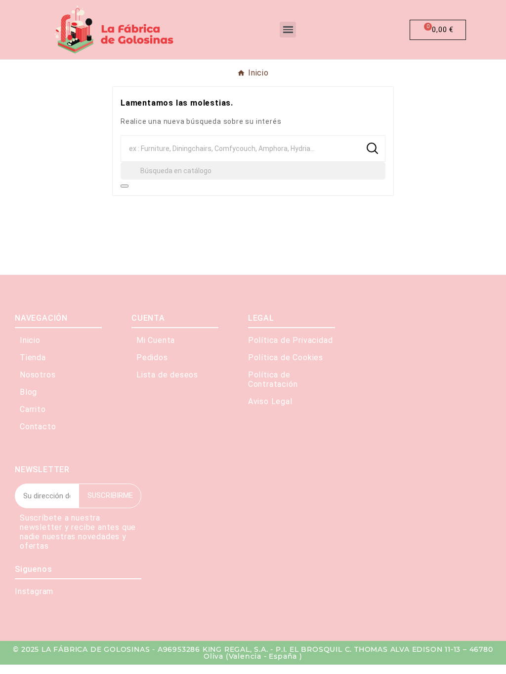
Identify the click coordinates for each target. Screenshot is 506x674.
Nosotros (37, 374)
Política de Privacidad (290, 340)
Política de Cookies (285, 357)
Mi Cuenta (155, 340)
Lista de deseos (167, 374)
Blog (28, 392)
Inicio (30, 340)
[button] (329, 29)
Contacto (38, 426)
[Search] (372, 148)
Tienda (33, 357)
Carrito (33, 409)
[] (124, 186)
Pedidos (152, 357)
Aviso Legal (270, 401)
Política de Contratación (273, 379)
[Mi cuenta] (374, 29)
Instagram (34, 591)
